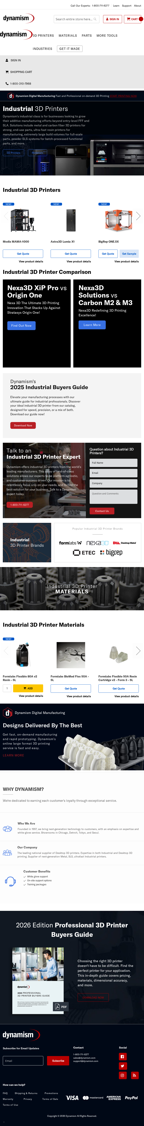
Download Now (23, 425)
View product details (31, 261)
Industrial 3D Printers (31, 189)
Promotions (51, 1093)
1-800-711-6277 (100, 5)
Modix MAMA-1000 (16, 241)
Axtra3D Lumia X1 (63, 241)
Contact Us (102, 511)
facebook (123, 1056)
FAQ (5, 1093)
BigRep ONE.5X (108, 241)
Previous (6, 215)
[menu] (72, 42)
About (137, 5)
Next (138, 215)
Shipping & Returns (26, 1093)
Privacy (28, 1099)
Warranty (8, 1099)
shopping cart (21, 72)
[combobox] (76, 19)
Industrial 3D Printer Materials (43, 624)
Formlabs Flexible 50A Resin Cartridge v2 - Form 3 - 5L (117, 678)
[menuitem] (45, 35)
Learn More (92, 325)
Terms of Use (10, 1104)
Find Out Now (21, 325)
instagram (123, 1075)
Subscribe (58, 1060)
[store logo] (19, 18)
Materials (37, 152)
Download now (93, 997)
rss (135, 1075)
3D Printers (13, 152)
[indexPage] (72, 1035)
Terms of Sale (50, 1099)
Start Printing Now (123, 95)
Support (126, 5)
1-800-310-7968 (20, 83)
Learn (116, 5)
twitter (123, 1066)
